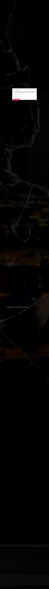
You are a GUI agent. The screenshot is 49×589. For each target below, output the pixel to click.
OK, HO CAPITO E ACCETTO (16, 99)
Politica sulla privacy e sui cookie (16, 94)
